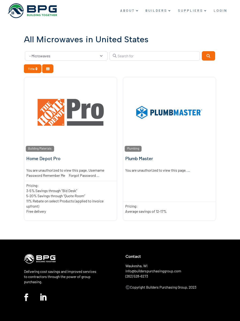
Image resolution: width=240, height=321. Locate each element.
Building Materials (40, 148)
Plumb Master (139, 158)
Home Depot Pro (43, 158)
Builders (156, 10)
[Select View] (47, 68)
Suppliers (190, 10)
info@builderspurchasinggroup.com (153, 271)
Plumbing (133, 148)
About (127, 10)
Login (220, 10)
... (98, 175)
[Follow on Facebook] (26, 297)
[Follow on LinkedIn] (43, 297)
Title (31, 69)
